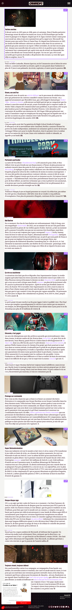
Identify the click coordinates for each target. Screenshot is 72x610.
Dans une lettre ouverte (55, 343)
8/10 (32, 194)
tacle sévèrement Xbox (27, 534)
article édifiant (33, 95)
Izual (6, 26)
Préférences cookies (33, 607)
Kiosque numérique (65, 596)
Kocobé (6, 217)
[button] (3, 607)
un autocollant (37, 519)
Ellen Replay (7, 61)
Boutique (62, 598)
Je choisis (9, 602)
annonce (40, 282)
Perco (6, 530)
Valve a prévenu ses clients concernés (44, 412)
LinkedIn (19, 64)
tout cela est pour (38, 577)
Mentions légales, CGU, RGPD (36, 606)
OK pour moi (24, 602)
